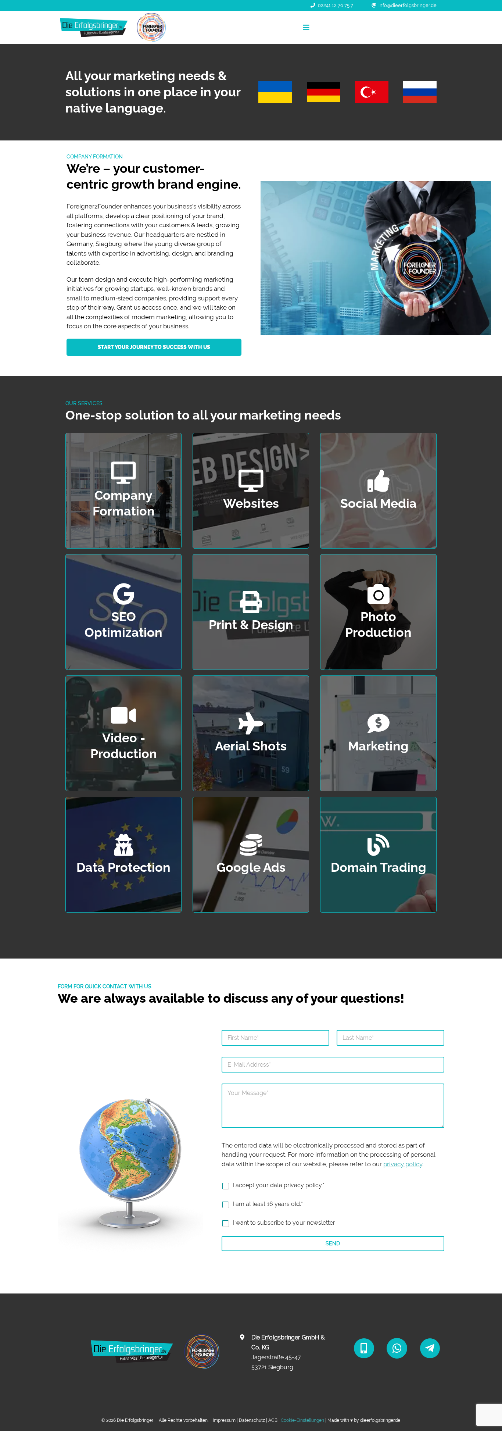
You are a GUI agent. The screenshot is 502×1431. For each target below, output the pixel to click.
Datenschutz (252, 1420)
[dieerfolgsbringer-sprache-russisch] (420, 84)
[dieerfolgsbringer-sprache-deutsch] (323, 85)
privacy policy (402, 1164)
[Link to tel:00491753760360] (364, 1348)
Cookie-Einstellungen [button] (302, 1420)
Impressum (224, 1420)
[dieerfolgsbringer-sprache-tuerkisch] (371, 84)
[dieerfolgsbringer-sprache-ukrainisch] (275, 84)
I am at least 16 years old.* (268, 1203)
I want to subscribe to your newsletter (284, 1222)
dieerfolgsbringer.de (380, 1420)
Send (333, 1243)
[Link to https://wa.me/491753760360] (397, 1348)
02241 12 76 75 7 (335, 5)
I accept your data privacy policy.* (278, 1185)
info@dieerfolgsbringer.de (408, 5)
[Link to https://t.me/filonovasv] (430, 1348)
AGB (272, 1420)
